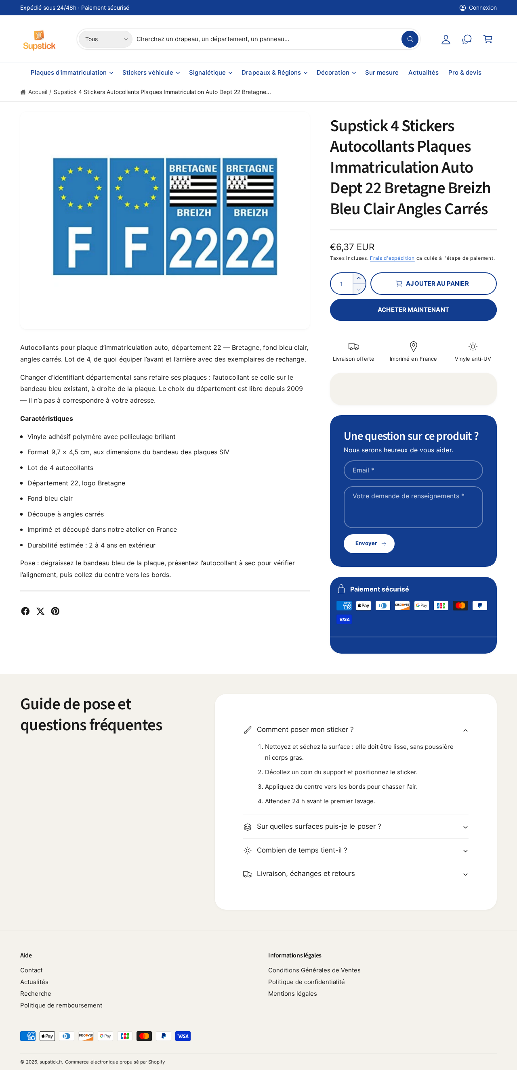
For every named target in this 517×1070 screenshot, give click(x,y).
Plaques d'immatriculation (69, 72)
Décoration (333, 72)
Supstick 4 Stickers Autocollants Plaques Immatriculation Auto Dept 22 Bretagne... (162, 91)
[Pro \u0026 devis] (466, 39)
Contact (31, 970)
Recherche (35, 993)
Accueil (37, 91)
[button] (487, 39)
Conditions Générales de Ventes (314, 970)
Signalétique (207, 72)
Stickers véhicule (147, 72)
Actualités (34, 982)
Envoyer (366, 543)
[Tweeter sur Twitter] (40, 611)
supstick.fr (51, 1062)
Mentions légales (292, 993)
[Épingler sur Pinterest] (55, 611)
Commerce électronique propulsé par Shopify (115, 1062)
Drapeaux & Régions (271, 72)
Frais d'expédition (392, 258)
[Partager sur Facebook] (25, 611)
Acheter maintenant (413, 309)
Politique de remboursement (61, 1005)
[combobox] (277, 39)
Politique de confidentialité (306, 982)
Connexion (483, 7)
